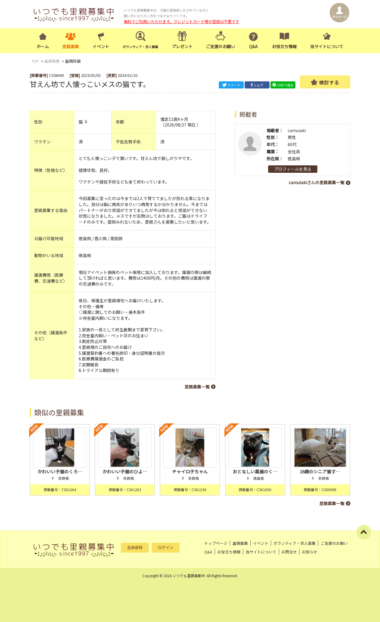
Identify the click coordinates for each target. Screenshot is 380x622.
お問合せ (289, 552)
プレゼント (182, 46)
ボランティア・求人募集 (294, 543)
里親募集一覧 (197, 387)
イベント (101, 46)
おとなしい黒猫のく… (255, 471)
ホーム (43, 46)
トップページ (215, 543)
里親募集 (70, 46)
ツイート (233, 85)
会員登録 (134, 547)
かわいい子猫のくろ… (60, 471)
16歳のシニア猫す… (320, 471)
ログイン (165, 547)
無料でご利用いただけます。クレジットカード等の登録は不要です (181, 21)
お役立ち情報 (284, 46)
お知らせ (309, 552)
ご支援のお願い (220, 46)
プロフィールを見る (292, 169)
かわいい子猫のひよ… (125, 471)
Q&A (253, 46)
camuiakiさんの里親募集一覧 (316, 182)
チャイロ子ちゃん (190, 471)
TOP (35, 61)
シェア (258, 85)
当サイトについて (326, 46)
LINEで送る (285, 85)
